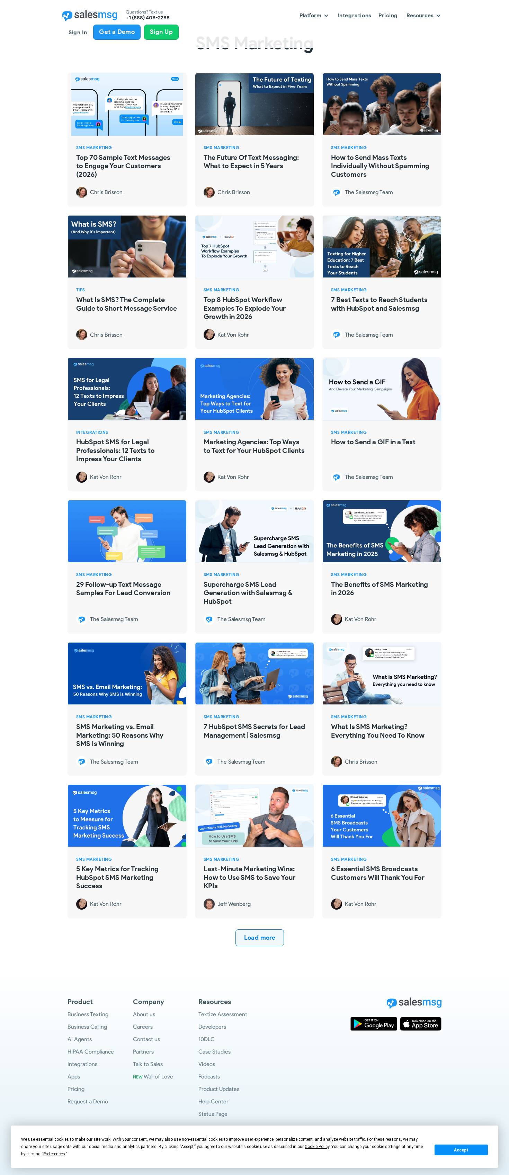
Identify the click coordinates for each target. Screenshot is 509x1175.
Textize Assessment (222, 1014)
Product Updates (218, 1089)
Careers (143, 1026)
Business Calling (87, 1026)
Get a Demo (117, 32)
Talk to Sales (148, 1064)
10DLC (206, 1039)
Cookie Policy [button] (317, 1146)
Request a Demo (88, 1101)
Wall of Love (153, 1076)
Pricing (388, 15)
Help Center (213, 1101)
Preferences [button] (54, 1153)
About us (144, 1014)
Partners (143, 1051)
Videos (206, 1064)
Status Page (212, 1114)
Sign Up (161, 32)
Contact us (146, 1039)
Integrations (355, 15)
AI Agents (80, 1039)
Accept (461, 1150)
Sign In (78, 32)
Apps (74, 1076)
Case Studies (214, 1051)
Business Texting (88, 1014)
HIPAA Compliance (91, 1051)
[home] (89, 15)
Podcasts (209, 1076)
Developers (212, 1026)
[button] (314, 15)
